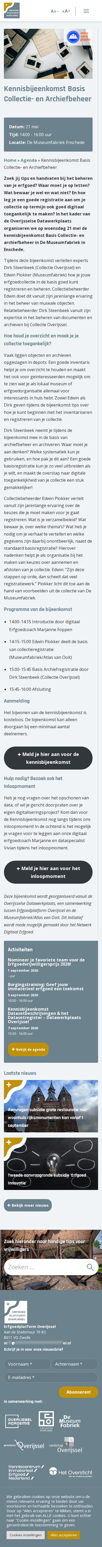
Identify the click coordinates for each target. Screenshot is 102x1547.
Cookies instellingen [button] (26, 1535)
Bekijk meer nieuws (30, 1205)
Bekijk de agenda (30, 1049)
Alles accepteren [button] (63, 1535)
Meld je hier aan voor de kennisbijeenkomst (50, 758)
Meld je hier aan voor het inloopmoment (50, 872)
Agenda (29, 160)
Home (10, 160)
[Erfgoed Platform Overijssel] (19, 10)
